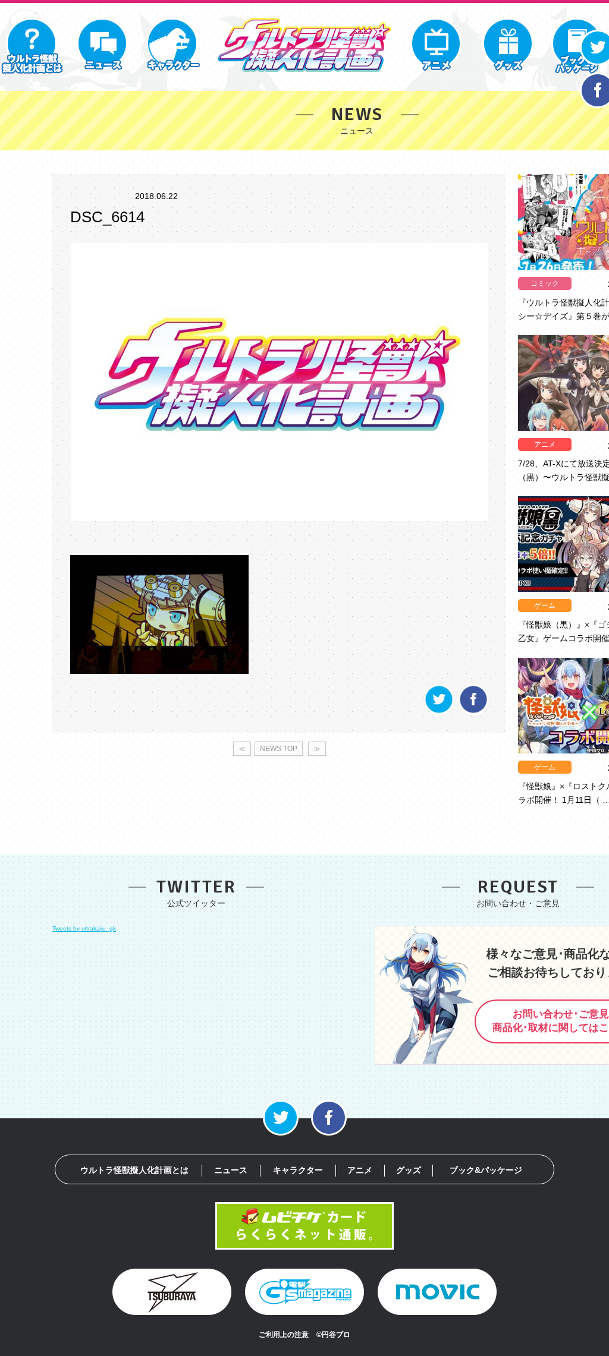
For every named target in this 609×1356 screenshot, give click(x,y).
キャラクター (298, 1170)
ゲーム (544, 605)
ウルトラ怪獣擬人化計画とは (134, 1170)
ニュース (230, 1170)
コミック (544, 283)
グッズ (408, 1170)
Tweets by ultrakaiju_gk (84, 928)
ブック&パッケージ (486, 1170)
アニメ (544, 444)
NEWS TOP (278, 749)
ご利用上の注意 (284, 1334)
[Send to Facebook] (473, 712)
